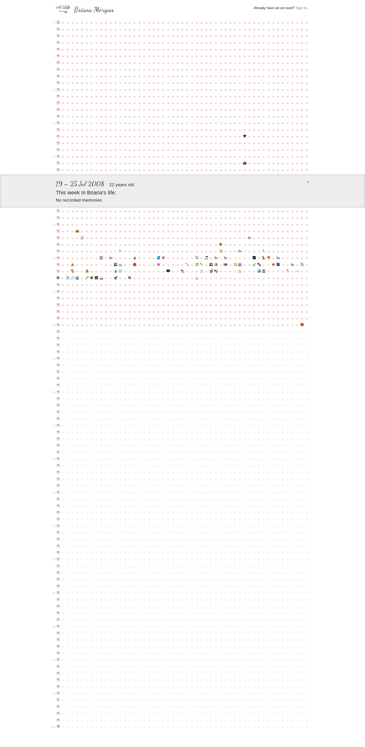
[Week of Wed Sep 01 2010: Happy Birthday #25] (58, 224)
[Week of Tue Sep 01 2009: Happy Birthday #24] (58, 217)
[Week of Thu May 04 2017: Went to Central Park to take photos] (225, 264)
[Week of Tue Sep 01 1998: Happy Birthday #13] (58, 109)
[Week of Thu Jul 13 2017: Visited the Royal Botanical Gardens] (273, 264)
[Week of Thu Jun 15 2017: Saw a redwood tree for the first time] (254, 264)
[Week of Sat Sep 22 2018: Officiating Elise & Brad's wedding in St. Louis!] (72, 278)
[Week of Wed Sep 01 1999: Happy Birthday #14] (58, 116)
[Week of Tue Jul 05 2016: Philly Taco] (268, 258)
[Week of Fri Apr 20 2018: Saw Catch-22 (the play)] (216, 271)
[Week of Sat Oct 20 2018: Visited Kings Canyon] (91, 278)
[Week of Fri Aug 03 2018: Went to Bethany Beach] (287, 271)
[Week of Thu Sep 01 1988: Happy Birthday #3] (58, 42)
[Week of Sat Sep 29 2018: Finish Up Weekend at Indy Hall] (77, 278)
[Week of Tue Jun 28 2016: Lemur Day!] (263, 258)
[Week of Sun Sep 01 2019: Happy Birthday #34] (58, 284)
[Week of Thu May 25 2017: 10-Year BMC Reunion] (239, 264)
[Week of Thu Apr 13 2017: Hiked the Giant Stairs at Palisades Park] (211, 264)
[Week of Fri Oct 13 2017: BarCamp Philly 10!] (86, 271)
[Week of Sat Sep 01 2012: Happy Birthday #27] (58, 238)
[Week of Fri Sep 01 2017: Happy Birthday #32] (58, 271)
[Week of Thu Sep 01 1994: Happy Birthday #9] (58, 82)
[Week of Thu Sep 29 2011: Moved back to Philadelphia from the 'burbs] (77, 231)
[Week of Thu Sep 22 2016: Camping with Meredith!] (72, 264)
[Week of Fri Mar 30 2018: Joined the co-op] (201, 271)
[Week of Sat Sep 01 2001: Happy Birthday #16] (58, 129)
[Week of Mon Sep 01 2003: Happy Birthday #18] (58, 143)
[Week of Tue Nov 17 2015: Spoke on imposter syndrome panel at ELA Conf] (110, 258)
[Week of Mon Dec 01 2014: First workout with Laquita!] (120, 251)
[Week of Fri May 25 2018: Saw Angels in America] (239, 271)
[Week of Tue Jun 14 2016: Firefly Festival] (254, 258)
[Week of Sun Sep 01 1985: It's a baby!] (58, 22)
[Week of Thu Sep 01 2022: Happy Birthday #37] (58, 305)
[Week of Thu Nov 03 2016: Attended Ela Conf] (101, 264)
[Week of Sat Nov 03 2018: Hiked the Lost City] (101, 278)
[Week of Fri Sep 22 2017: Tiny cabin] (72, 271)
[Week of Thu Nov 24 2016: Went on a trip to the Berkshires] (115, 264)
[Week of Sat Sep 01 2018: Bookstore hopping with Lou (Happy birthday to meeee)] (58, 278)
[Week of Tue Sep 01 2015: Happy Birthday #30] (58, 258)
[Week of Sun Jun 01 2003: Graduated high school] (244, 136)
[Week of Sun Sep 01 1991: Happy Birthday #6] (58, 62)
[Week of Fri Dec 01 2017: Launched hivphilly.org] (120, 271)
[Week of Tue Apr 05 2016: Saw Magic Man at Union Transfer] (206, 258)
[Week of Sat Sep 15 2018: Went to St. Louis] (67, 278)
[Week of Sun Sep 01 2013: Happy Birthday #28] (58, 244)
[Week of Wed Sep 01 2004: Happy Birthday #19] (58, 149)
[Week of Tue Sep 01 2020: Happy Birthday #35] (58, 291)
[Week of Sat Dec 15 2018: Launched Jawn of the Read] (130, 278)
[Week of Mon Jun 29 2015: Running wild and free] (263, 251)
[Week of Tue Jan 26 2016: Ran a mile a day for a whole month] (158, 258)
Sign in (301, 8)
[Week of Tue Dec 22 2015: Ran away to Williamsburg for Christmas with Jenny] (134, 258)
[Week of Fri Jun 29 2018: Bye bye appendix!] (263, 271)
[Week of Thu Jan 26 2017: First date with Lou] (158, 264)
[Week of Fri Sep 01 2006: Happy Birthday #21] (58, 163)
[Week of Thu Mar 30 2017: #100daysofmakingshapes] (201, 264)
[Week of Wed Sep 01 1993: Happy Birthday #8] (58, 76)
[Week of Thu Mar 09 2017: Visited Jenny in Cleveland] (187, 264)
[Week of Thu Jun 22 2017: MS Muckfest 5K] (259, 264)
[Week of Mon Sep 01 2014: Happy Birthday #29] (58, 251)
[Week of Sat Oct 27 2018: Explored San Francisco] (96, 278)
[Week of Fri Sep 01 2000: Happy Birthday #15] (58, 123)
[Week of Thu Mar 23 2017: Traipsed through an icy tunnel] (197, 264)
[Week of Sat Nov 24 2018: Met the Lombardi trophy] (115, 278)
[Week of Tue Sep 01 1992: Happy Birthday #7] (58, 69)
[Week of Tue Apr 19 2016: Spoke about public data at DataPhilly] (216, 258)
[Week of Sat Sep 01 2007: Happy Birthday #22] (58, 170)
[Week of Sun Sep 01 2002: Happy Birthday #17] (58, 136)
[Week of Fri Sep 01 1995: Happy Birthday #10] (58, 89)
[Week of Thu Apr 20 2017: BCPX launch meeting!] (216, 264)
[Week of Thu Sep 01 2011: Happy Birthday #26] (58, 231)
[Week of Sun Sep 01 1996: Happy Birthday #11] (58, 96)
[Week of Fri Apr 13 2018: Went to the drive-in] (211, 271)
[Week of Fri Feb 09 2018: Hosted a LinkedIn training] (168, 271)
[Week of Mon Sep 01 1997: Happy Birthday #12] (58, 103)
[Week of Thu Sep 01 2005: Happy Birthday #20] (58, 156)
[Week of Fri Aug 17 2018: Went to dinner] (297, 271)
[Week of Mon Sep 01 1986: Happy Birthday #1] (58, 29)
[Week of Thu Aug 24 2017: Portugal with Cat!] (302, 264)
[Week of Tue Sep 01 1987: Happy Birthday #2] (58, 36)
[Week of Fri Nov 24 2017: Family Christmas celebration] (115, 271)
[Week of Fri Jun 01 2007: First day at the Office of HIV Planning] (244, 163)
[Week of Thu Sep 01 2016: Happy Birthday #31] (58, 264)
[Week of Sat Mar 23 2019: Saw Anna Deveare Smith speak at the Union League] (197, 278)
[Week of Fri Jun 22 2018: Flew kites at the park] (259, 271)
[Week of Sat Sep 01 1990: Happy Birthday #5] (58, 56)
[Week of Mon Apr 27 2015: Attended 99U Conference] (220, 251)
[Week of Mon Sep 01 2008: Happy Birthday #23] (58, 211)
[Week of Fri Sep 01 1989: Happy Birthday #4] (58, 49)
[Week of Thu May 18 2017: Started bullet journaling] (235, 264)
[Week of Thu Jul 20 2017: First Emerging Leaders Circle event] (278, 264)
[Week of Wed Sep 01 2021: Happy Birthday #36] (58, 298)
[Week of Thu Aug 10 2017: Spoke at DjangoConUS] (292, 264)
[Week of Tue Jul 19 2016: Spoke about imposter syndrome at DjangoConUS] (278, 258)
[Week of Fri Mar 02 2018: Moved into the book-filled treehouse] (182, 271)
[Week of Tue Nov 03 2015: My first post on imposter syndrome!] (101, 258)
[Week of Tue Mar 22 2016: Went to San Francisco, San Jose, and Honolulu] (197, 258)
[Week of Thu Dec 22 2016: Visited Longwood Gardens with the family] (134, 264)
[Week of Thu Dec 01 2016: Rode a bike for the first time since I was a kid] (120, 264)
